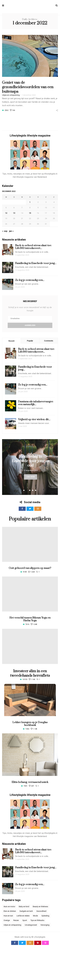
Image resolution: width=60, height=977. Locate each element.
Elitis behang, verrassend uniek (30, 782)
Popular (30, 341)
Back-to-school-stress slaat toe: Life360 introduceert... (33, 247)
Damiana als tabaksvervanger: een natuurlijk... (35, 403)
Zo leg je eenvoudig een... (29, 280)
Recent (11, 341)
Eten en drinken (10, 911)
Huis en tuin (8, 916)
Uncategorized (31, 925)
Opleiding (45, 916)
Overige (7, 920)
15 (30, 213)
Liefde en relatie (23, 916)
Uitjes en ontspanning (11, 95)
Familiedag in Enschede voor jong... (35, 263)
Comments (48, 341)
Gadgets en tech (26, 911)
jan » (11, 231)
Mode (35, 916)
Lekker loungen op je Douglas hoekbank (30, 724)
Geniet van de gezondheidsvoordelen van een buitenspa (27, 87)
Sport (24, 920)
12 (6, 213)
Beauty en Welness (40, 906)
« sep (4, 231)
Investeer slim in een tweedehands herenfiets (30, 673)
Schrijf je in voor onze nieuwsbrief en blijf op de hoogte (30, 309)
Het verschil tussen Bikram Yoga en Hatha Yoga (30, 619)
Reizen (16, 920)
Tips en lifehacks (37, 920)
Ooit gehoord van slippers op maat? (30, 568)
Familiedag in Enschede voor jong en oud (30, 461)
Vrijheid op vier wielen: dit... (34, 419)
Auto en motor (9, 906)
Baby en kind (24, 906)
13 (14, 213)
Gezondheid (41, 911)
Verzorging (44, 925)
